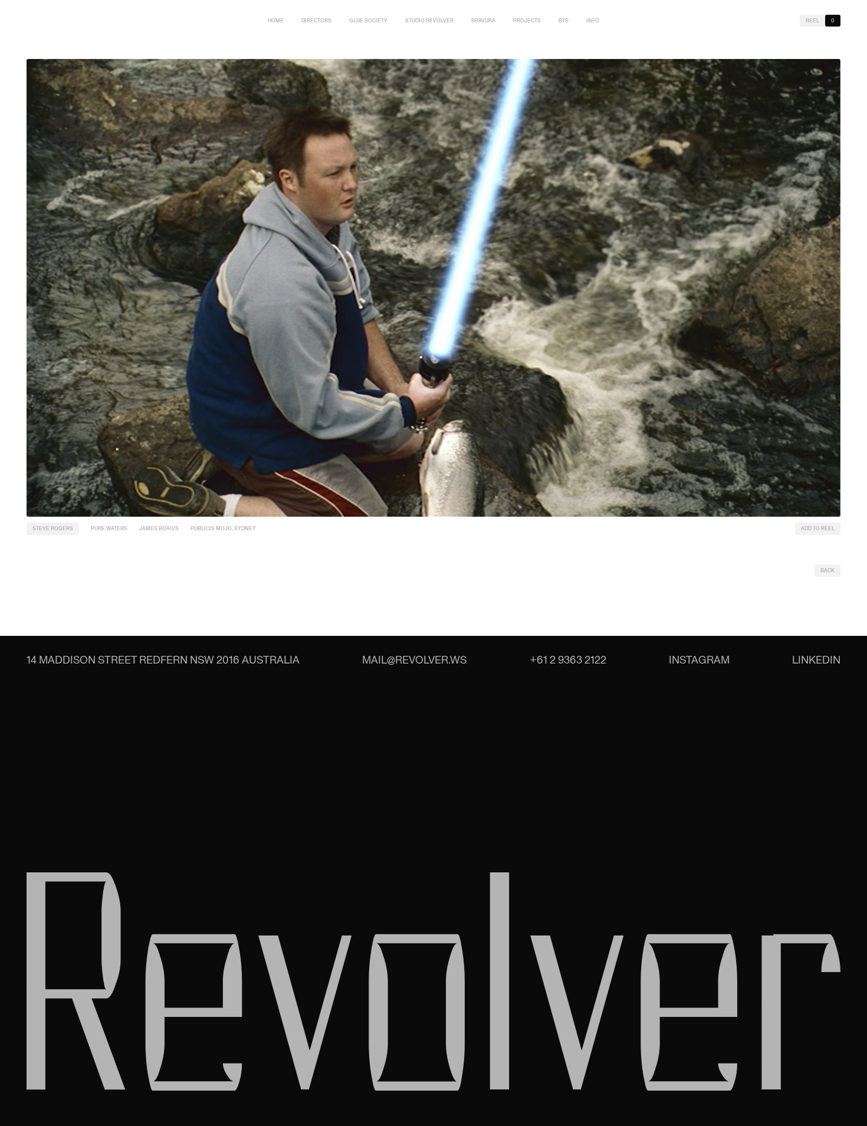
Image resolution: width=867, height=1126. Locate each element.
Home (276, 20)
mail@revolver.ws (414, 659)
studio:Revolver (429, 20)
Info (592, 20)
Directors (316, 20)
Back (827, 570)
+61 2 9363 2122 (568, 659)
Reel (812, 20)
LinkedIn (816, 659)
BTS (564, 20)
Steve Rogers (52, 528)
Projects (527, 20)
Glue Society (368, 20)
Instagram (699, 659)
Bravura (483, 20)
